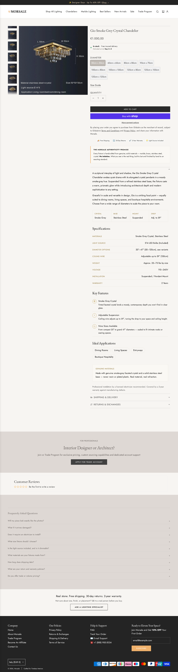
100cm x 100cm (116, 69)
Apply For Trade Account (89, 462)
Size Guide (95, 85)
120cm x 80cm (134, 69)
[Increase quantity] (103, 98)
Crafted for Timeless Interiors (33, 668)
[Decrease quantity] (93, 98)
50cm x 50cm (97, 62)
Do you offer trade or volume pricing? (24, 575)
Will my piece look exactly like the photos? (26, 520)
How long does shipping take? (21, 562)
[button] (21, 60)
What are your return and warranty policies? (26, 569)
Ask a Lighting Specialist (89, 607)
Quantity (96, 92)
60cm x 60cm (114, 62)
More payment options (130, 122)
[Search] (157, 11)
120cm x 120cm (98, 76)
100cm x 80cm (98, 69)
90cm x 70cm (146, 62)
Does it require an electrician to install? (24, 534)
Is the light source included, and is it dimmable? (28, 548)
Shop (104, 2)
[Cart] (163, 11)
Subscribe (141, 648)
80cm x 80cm (130, 62)
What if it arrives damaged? (19, 527)
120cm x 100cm (151, 69)
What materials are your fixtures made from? (26, 555)
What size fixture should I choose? (22, 541)
